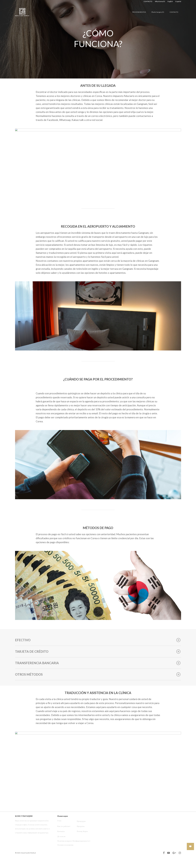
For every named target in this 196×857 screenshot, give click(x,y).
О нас (59, 821)
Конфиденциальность (81, 841)
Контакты (61, 831)
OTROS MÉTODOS (29, 674)
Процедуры (81, 821)
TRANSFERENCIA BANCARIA (37, 663)
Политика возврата (64, 841)
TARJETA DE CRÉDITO (31, 651)
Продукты (81, 826)
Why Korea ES (160, 1)
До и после (61, 836)
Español (178, 1)
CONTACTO (148, 1)
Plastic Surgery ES (157, 12)
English (170, 1)
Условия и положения (65, 845)
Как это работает (63, 826)
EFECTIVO (23, 640)
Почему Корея (82, 831)
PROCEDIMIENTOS (139, 12)
